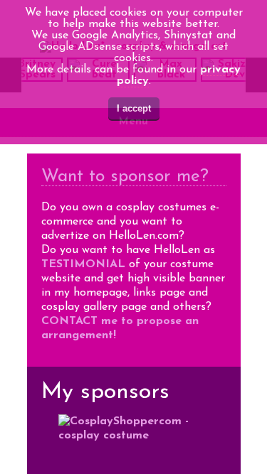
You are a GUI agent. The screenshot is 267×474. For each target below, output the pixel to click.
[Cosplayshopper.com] (133, 444)
